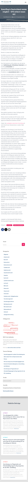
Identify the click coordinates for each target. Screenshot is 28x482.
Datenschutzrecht (8, 264)
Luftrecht (9, 225)
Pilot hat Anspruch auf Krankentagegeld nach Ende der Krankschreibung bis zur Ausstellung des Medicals (14, 364)
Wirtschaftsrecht (8, 306)
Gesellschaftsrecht (8, 272)
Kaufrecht (6, 278)
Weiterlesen (16, 428)
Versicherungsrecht (8, 298)
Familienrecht (7, 267)
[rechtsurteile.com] (6, 2)
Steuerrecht (6, 291)
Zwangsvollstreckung (8, 314)
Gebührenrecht (7, 270)
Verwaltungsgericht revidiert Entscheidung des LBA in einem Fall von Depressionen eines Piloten (14, 357)
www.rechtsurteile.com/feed (14, 347)
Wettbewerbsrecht (8, 304)
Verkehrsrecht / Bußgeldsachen (11, 296)
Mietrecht (6, 285)
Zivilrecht (6, 312)
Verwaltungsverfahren (18, 225)
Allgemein (6, 254)
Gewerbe (6, 275)
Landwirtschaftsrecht (9, 280)
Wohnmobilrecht (7, 309)
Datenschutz (7, 262)
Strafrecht (6, 293)
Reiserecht (6, 288)
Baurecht (6, 259)
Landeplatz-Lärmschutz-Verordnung (15, 123)
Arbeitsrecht (6, 257)
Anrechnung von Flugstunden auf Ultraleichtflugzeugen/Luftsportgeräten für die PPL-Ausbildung (14, 371)
